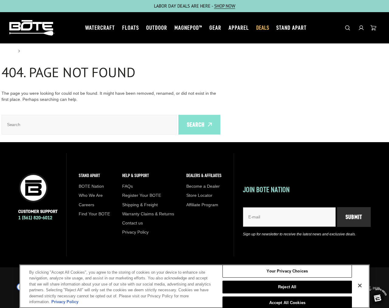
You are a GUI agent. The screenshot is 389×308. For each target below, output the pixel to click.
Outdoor (156, 27)
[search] (347, 28)
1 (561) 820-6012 (35, 218)
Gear (215, 27)
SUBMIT (354, 217)
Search (196, 124)
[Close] (360, 285)
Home (8, 51)
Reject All (287, 287)
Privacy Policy (64, 301)
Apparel (239, 27)
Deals (262, 27)
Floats (130, 27)
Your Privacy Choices (287, 271)
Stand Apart (291, 27)
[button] (361, 28)
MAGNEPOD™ (188, 27)
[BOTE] (32, 28)
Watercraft (100, 27)
